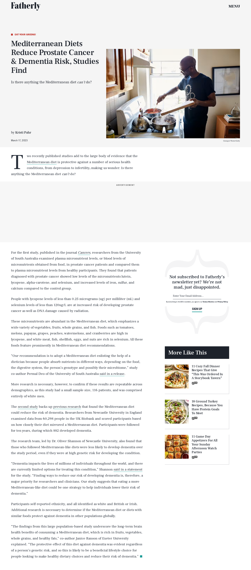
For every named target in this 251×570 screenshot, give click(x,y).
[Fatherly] (25, 6)
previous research (67, 406)
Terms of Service (208, 301)
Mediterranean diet (42, 162)
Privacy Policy (223, 301)
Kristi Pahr (23, 132)
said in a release (112, 374)
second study (28, 406)
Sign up (197, 309)
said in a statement (128, 469)
